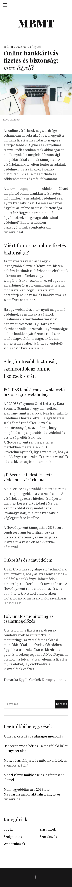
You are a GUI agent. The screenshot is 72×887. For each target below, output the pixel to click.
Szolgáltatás (13, 836)
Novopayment (52, 679)
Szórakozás (48, 836)
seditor (9, 47)
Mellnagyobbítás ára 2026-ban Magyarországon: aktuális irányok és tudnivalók (32, 794)
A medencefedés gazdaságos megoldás (33, 736)
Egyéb (37, 47)
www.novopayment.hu (24, 188)
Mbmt (36, 23)
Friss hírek (48, 829)
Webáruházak (14, 844)
